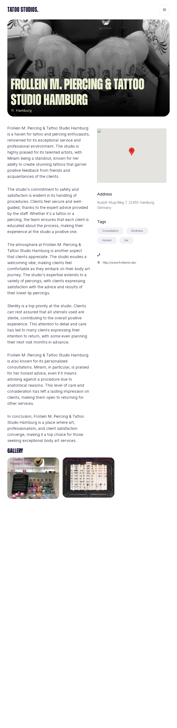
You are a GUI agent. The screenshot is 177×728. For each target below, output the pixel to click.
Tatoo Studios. (22, 9)
